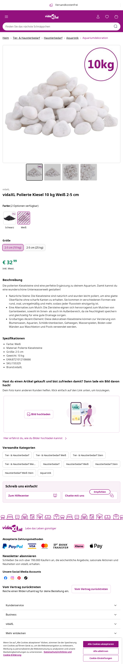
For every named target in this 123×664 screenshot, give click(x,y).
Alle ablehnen (100, 651)
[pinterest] (19, 578)
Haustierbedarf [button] (51, 464)
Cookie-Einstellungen (101, 658)
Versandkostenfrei (66, 5)
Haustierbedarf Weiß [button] (77, 464)
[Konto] (98, 17)
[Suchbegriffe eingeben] (115, 26)
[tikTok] (25, 578)
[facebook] (5, 578)
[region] (61, 651)
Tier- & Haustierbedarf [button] (17, 455)
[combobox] (61, 26)
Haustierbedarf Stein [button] (106, 464)
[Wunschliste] (107, 17)
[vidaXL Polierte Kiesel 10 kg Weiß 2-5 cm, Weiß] (61, 104)
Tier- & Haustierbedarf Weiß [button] (51, 455)
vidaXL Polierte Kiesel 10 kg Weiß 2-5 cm (41, 194)
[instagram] (12, 578)
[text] (10, 263)
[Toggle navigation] (6, 17)
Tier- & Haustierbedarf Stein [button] (88, 455)
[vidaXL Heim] (52, 16)
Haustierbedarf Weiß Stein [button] (19, 472)
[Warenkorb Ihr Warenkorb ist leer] (116, 17)
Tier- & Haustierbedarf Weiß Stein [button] (22, 464)
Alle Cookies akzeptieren (101, 644)
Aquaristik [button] (45, 472)
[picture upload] (81, 414)
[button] (9, 222)
